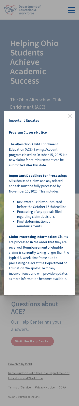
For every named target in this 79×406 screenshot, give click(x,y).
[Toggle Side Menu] (71, 9)
